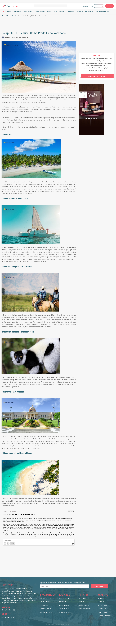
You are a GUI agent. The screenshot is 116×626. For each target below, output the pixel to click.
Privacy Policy (102, 612)
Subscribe (85, 6)
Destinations (17, 11)
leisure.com (54, 624)
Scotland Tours (64, 612)
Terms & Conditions (104, 616)
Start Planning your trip (96, 76)
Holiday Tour (44, 605)
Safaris (49, 11)
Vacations (7, 11)
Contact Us (82, 598)
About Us (101, 598)
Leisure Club (102, 608)
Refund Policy (102, 605)
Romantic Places (45, 608)
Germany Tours (64, 608)
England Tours (64, 605)
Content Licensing (85, 608)
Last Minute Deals (39, 11)
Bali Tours (62, 602)
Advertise (101, 602)
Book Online (109, 6)
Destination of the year (102, 11)
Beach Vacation (45, 602)
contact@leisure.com (8, 617)
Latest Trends (27, 11)
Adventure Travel (45, 598)
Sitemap (81, 602)
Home (4, 16)
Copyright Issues (84, 605)
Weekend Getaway (46, 612)
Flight (55, 11)
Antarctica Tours (64, 598)
